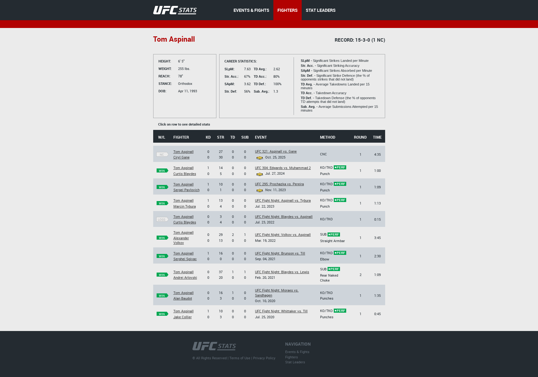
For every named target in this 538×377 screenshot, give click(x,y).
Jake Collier (182, 317)
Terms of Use (239, 358)
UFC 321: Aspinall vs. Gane (276, 151)
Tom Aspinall (183, 151)
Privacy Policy (264, 358)
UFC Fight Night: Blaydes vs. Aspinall (284, 216)
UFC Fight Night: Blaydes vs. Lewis (282, 271)
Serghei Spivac (185, 258)
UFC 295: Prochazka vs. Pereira (279, 184)
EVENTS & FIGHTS (251, 10)
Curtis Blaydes (184, 173)
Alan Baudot (182, 298)
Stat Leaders (295, 362)
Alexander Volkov (181, 240)
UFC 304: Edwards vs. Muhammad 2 (283, 167)
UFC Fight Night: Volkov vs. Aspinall (283, 234)
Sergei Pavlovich (186, 189)
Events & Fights (297, 351)
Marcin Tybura (184, 206)
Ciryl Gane (181, 157)
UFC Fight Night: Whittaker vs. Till (281, 311)
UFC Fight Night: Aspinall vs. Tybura (283, 200)
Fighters (291, 357)
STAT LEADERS (321, 10)
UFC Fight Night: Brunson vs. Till (280, 253)
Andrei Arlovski (185, 277)
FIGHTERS (287, 10)
